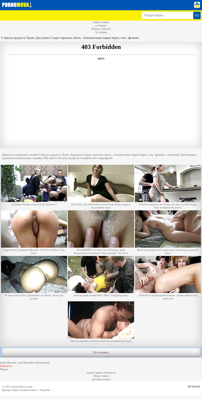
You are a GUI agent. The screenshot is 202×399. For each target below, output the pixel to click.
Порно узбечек (101, 28)
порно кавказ (101, 22)
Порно (4, 369)
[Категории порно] (197, 6)
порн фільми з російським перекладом (25, 362)
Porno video (101, 375)
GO (197, 15)
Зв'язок (193, 386)
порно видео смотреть (101, 372)
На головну (101, 352)
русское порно (101, 379)
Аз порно (101, 32)
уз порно (101, 25)
